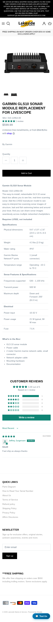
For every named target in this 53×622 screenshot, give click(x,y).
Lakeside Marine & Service (17, 612)
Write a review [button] (26, 417)
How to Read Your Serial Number (17, 491)
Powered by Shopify (35, 612)
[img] (8, 436)
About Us (6, 495)
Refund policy (8, 504)
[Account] (43, 23)
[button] (9, 121)
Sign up (9, 556)
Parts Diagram (9, 487)
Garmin (8, 144)
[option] (26, 62)
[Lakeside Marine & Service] (26, 23)
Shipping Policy (9, 508)
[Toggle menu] (3, 23)
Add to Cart (26, 173)
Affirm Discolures (10, 517)
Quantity (6, 154)
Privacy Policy (8, 512)
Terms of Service (10, 499)
